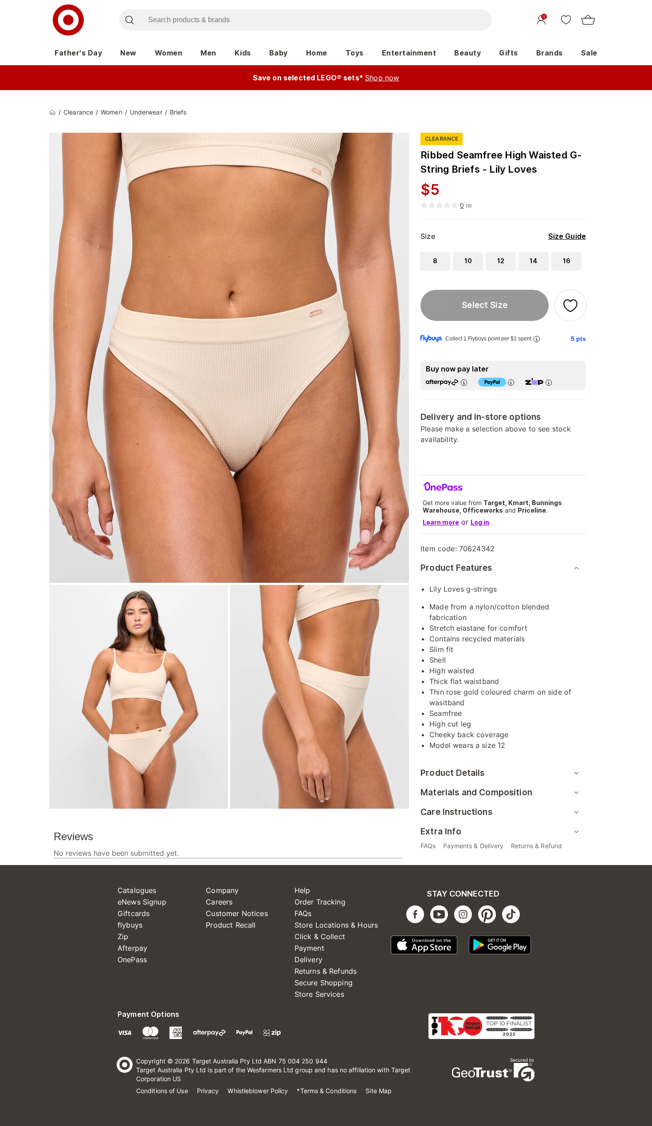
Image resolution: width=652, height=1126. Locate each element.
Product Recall (230, 925)
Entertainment (409, 52)
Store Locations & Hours (336, 925)
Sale (589, 52)
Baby (278, 52)
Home (316, 52)
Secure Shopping (324, 982)
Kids (243, 52)
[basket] (588, 20)
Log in (480, 522)
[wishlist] (566, 19)
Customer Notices (236, 913)
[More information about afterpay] (463, 382)
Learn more (441, 522)
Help (302, 890)
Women (169, 52)
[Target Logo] (68, 20)
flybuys (130, 925)
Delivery (308, 959)
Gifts (508, 52)
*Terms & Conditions (327, 1090)
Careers (219, 901)
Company (222, 890)
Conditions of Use (162, 1090)
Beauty (467, 52)
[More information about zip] (548, 382)
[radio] (435, 260)
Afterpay (132, 948)
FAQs (303, 913)
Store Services (319, 994)
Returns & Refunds (326, 971)
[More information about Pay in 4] (511, 382)
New (128, 52)
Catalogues (137, 890)
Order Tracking (320, 901)
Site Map (378, 1090)
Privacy (208, 1090)
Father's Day (78, 52)
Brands (549, 52)
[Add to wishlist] (570, 305)
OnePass (132, 959)
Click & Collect (320, 936)
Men (208, 52)
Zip (123, 936)
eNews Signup (142, 901)
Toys (355, 52)
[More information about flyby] (536, 339)
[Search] (129, 20)
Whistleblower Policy (258, 1090)
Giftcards (133, 913)
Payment (309, 948)
